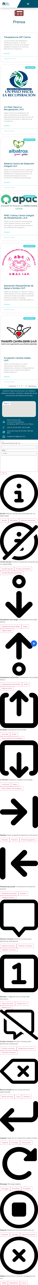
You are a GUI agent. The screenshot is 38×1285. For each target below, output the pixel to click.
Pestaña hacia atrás (9, 893)
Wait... (4, 450)
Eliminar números (9, 1052)
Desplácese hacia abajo (11, 626)
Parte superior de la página (12, 738)
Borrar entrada (7, 1097)
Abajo (25, 626)
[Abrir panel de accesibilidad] (34, 643)
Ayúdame (14, 520)
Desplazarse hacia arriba (11, 684)
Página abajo (7, 631)
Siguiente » (32, 386)
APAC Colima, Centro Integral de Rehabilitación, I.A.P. (19, 216)
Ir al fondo (5, 784)
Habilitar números (9, 950)
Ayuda (4, 520)
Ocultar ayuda (7, 569)
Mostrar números (8, 946)
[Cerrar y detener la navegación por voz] (5, 473)
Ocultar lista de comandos (12, 573)
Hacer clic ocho (7, 1003)
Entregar (14, 1143)
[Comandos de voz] (1, 473)
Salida (4, 1283)
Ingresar (5, 1143)
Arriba (26, 684)
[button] (28, 3)
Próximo (14, 840)
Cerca (24, 1283)
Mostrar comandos (28, 520)
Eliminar (27, 1097)
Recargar (5, 1189)
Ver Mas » (7, 53)
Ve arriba (5, 734)
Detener (5, 1235)
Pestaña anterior (8, 897)
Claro (18, 1097)
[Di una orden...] (1, 441)
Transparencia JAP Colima (17, 37)
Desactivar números (26, 1048)
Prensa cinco (22, 1003)
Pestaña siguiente (28, 840)
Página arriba (7, 688)
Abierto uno (6, 1008)
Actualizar (16, 1189)
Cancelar (14, 1235)
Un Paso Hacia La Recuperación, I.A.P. (14, 108)
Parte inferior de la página (12, 788)
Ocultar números (8, 1048)
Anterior (23, 893)
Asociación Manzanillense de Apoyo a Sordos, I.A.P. (18, 286)
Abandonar (14, 1283)
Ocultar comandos (23, 569)
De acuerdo (26, 1143)
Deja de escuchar (28, 1235)
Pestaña (5, 840)
